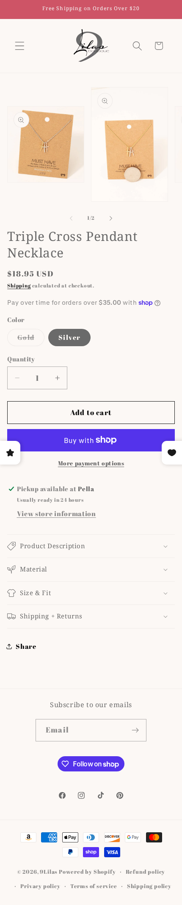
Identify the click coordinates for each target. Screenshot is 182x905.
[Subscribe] (135, 730)
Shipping (18, 285)
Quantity (21, 359)
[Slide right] (111, 218)
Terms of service (93, 886)
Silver (69, 337)
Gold (30, 339)
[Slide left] (71, 218)
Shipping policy (149, 886)
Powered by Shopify (87, 871)
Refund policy (145, 871)
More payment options (91, 463)
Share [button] (26, 646)
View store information (56, 513)
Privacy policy (40, 886)
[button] (19, 46)
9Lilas (49, 871)
